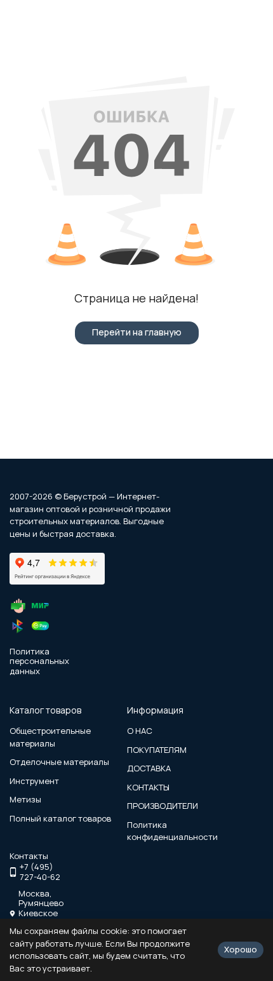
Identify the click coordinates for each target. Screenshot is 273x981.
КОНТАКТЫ (148, 787)
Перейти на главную (137, 332)
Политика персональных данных (39, 661)
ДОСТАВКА (149, 768)
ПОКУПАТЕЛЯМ (157, 749)
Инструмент (34, 781)
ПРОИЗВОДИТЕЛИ (162, 805)
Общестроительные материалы (50, 737)
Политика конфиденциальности (172, 831)
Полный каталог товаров (60, 818)
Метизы (25, 799)
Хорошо (240, 949)
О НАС (139, 730)
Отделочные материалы (59, 762)
